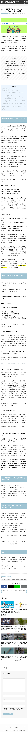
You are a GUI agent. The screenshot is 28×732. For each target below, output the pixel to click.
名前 (4, 694)
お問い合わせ (12, 727)
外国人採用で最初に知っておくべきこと (14, 63)
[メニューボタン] (27, 2)
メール (4, 699)
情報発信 (16, 727)
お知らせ (4, 13)
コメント (5, 677)
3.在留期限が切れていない (11, 98)
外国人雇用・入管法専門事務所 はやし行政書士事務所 (12, 2)
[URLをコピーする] (24, 586)
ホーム (3, 726)
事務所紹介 (24, 726)
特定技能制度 (7, 726)
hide (15, 86)
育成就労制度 (13, 726)
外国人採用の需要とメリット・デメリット (14, 61)
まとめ (6, 77)
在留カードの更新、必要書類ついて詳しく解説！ (13, 363)
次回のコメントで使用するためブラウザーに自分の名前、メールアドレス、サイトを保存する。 (14, 709)
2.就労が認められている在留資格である (14, 97)
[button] (4, 586)
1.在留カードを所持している (12, 95)
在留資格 (8, 13)
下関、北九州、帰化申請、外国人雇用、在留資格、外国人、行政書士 (14, 580)
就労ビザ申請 (18, 726)
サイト (4, 703)
